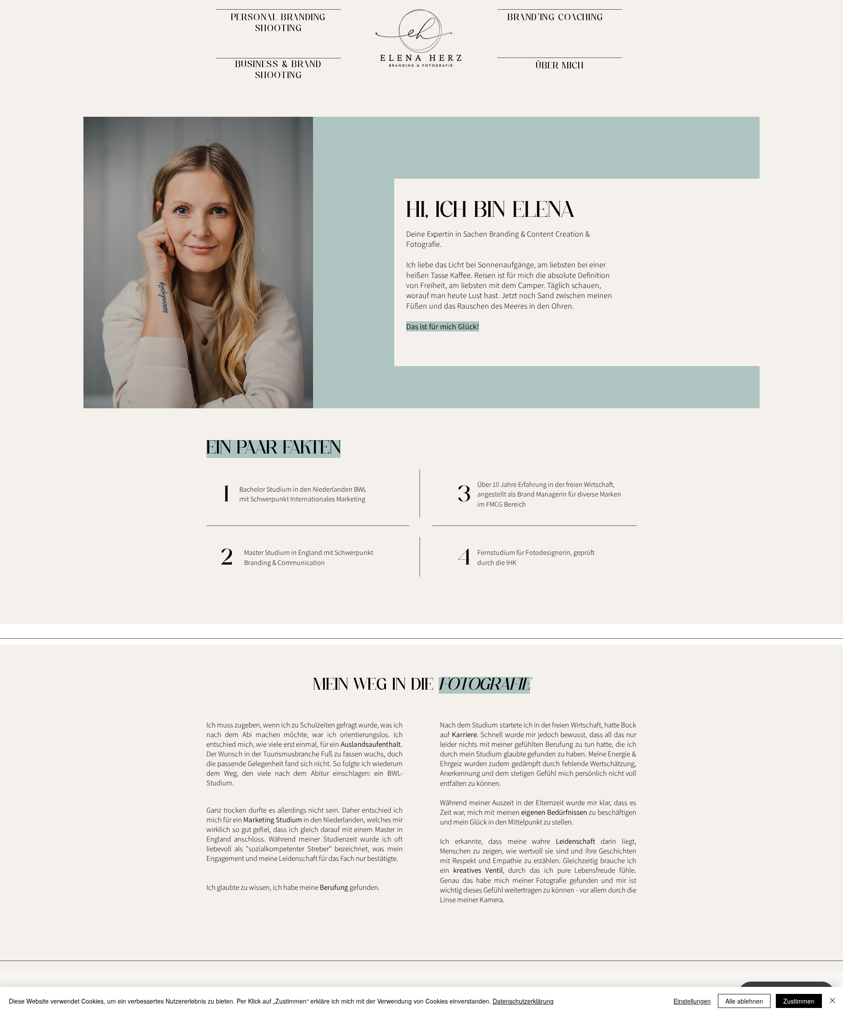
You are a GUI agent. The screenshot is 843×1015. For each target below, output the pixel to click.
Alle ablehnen (744, 1001)
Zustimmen (798, 1001)
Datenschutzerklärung (523, 1001)
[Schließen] (832, 1001)
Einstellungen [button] (692, 1001)
